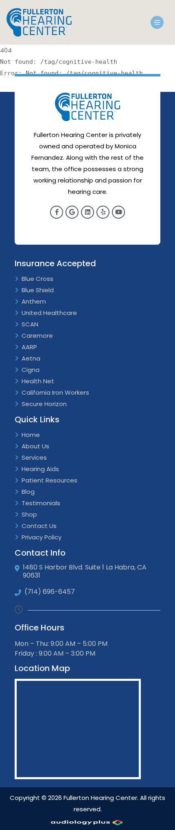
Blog (28, 491)
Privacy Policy (41, 537)
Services (34, 457)
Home (31, 434)
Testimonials (41, 503)
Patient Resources (49, 480)
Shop (29, 514)
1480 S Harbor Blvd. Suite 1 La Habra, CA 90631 (85, 571)
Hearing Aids (40, 469)
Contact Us (39, 525)
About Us (35, 446)
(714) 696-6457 (49, 592)
